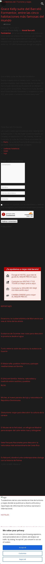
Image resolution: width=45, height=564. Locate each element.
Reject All (22, 559)
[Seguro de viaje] (22, 247)
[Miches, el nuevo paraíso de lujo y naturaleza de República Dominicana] (7, 392)
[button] (42, 4)
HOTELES (5, 515)
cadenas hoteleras (11, 148)
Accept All (22, 547)
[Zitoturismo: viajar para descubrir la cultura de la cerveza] (7, 407)
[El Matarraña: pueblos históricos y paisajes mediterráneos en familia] (7, 357)
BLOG (3, 385)
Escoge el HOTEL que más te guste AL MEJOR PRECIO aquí (24, 276)
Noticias (8, 24)
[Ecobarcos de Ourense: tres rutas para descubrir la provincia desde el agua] (7, 327)
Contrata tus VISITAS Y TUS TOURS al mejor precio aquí (24, 282)
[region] (22, 545)
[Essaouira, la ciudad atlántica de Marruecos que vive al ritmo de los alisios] (7, 312)
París (5, 142)
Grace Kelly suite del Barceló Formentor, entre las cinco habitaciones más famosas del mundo (22, 14)
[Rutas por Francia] (22, 480)
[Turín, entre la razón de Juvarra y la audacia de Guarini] (7, 342)
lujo (5, 153)
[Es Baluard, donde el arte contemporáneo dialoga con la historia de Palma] (7, 452)
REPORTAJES (6, 306)
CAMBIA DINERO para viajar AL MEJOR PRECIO (24, 295)
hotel (6, 151)
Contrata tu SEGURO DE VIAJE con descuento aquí (24, 289)
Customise (22, 553)
